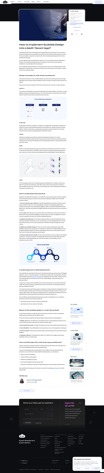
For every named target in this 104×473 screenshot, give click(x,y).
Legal (56, 438)
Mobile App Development (45, 441)
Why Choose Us (70, 436)
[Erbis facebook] (81, 34)
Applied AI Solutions (58, 441)
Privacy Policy (40, 469)
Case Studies (81, 436)
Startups (56, 440)
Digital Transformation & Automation (59, 453)
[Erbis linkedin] (72, 34)
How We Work (70, 440)
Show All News (77, 349)
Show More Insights (27, 390)
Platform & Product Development (47, 436)
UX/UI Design (43, 447)
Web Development (44, 440)
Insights (80, 440)
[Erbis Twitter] (77, 34)
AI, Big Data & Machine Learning (59, 450)
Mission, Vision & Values (72, 438)
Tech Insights (60, 37)
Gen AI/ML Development (45, 438)
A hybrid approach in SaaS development (74, 18)
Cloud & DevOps (44, 445)
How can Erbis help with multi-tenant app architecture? (76, 24)
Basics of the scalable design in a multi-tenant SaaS (75, 21)
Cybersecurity (57, 443)
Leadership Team (71, 443)
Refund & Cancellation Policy (55, 469)
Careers (69, 445)
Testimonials (81, 438)
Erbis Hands (81, 443)
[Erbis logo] (5, 2)
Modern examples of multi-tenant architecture (76, 14)
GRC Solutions (57, 445)
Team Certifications (71, 441)
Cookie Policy (46, 469)
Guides (80, 441)
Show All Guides (77, 323)
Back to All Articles (77, 27)
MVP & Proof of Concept (45, 443)
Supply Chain (57, 436)
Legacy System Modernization (60, 447)
